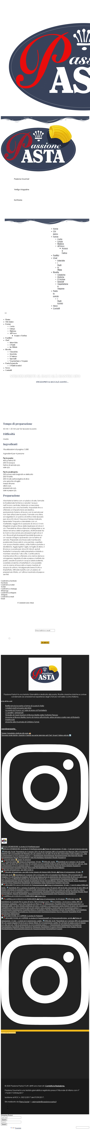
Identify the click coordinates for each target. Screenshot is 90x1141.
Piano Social (24, 1101)
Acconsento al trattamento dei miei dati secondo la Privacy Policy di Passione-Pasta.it (46, 638)
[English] (7, 314)
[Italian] (5, 314)
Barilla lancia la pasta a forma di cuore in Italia (24, 705)
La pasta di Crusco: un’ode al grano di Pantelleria (26, 710)
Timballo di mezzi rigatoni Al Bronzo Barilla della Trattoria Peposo (31, 715)
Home (24, 382)
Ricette (33, 382)
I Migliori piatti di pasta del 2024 (18, 708)
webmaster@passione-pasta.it (43, 1101)
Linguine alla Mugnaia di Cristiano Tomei (22, 722)
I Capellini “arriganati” (14, 712)
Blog (28, 382)
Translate (18, 1128)
